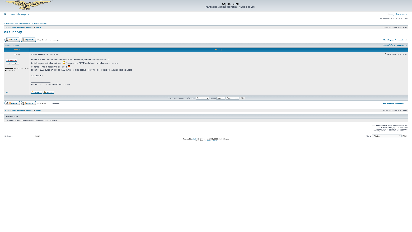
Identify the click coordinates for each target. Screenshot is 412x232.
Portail (7, 27)
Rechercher (403, 14)
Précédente (399, 40)
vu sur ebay (13, 32)
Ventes (38, 27)
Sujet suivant (402, 45)
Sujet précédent (389, 45)
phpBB (195, 139)
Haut (6, 92)
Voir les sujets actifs (39, 23)
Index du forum (18, 27)
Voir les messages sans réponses (17, 23)
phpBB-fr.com (212, 141)
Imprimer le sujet (12, 45)
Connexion (10, 14)
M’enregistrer (24, 14)
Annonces (29, 27)
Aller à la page (388, 40)
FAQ (392, 14)
